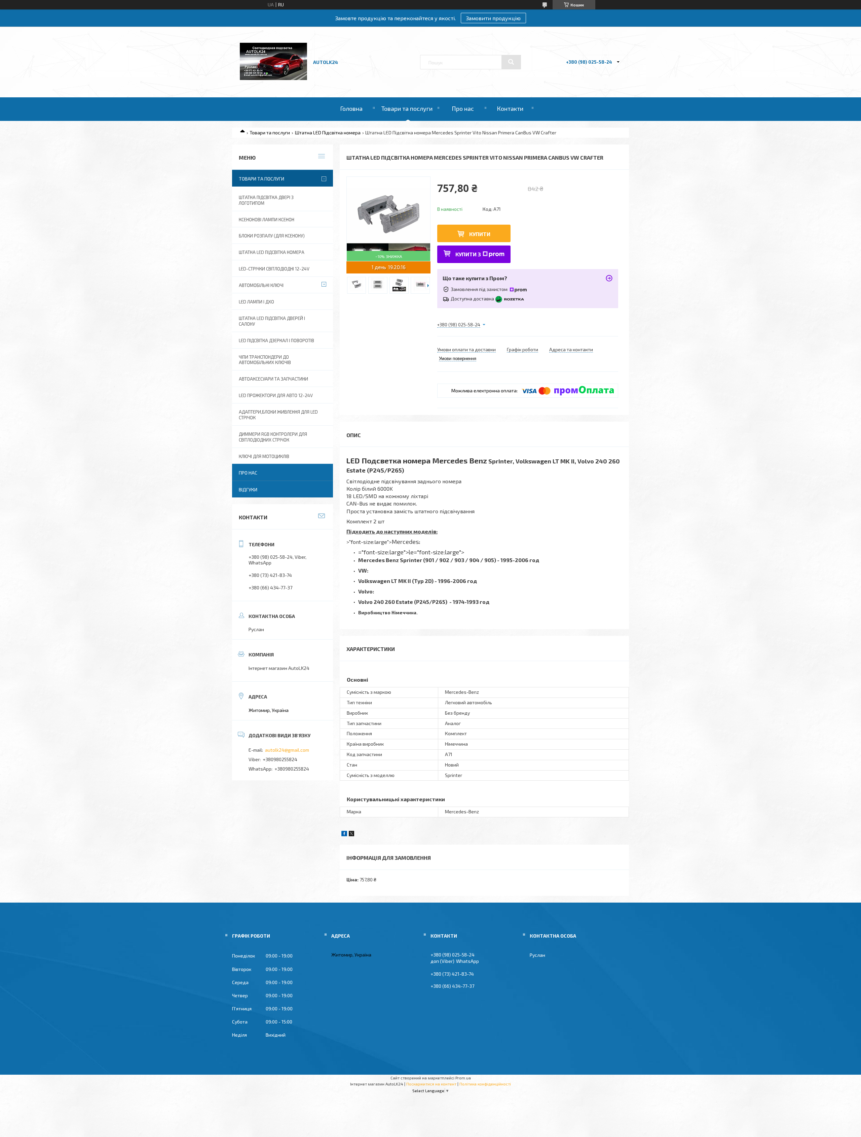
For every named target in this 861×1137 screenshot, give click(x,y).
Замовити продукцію (493, 18)
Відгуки (248, 489)
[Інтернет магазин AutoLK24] (273, 78)
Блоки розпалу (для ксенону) (272, 235)
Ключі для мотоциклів (264, 456)
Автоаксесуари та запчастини (273, 379)
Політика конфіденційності (485, 1083)
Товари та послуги (407, 108)
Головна (351, 108)
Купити (479, 234)
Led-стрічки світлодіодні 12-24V (274, 268)
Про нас (463, 108)
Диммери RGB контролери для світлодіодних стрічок (273, 437)
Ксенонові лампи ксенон (266, 219)
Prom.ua (463, 1077)
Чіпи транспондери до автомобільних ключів (265, 359)
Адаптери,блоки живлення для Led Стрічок (278, 414)
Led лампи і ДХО (256, 301)
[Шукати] (511, 62)
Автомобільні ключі (261, 285)
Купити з (468, 254)
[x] (351, 834)
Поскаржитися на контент (431, 1083)
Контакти (510, 108)
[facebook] (344, 834)
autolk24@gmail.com (287, 750)
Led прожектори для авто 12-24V (276, 395)
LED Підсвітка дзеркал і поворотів (276, 340)
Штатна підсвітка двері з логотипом (266, 200)
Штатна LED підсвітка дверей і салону (272, 321)
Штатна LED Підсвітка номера (328, 132)
